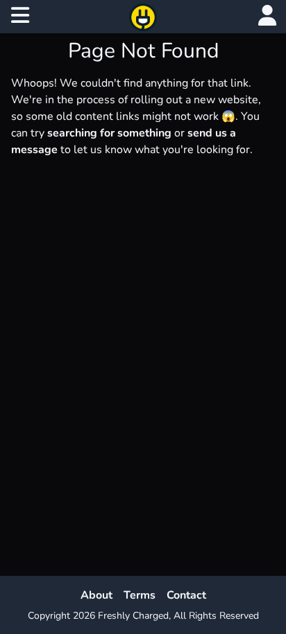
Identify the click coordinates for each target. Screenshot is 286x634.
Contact (186, 595)
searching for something (109, 133)
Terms (139, 595)
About (96, 595)
